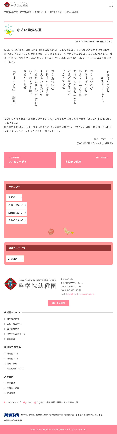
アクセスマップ (13, 402)
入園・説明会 (15, 205)
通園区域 (11, 339)
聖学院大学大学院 (95, 415)
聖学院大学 (80, 415)
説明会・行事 (13, 388)
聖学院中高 (69, 415)
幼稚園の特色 (13, 329)
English (40, 402)
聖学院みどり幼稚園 (13, 420)
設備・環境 (12, 363)
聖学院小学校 (42, 415)
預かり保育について (16, 334)
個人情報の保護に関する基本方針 (62, 402)
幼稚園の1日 (13, 353)
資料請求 (11, 393)
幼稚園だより (15, 212)
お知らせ (13, 197)
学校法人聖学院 (27, 415)
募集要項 (11, 383)
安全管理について (15, 368)
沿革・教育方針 (14, 324)
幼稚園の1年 (13, 358)
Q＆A (29, 402)
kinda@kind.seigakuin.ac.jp (80, 294)
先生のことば (106, 41)
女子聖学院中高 (56, 415)
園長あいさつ (13, 319)
